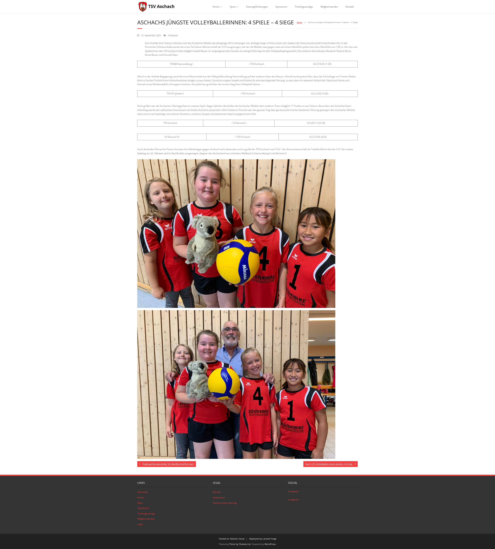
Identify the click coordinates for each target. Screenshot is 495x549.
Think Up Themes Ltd (240, 544)
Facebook (293, 491)
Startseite (142, 492)
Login (140, 524)
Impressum (219, 497)
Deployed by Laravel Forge (262, 538)
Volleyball (173, 35)
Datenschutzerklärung (225, 502)
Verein (216, 6)
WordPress (270, 544)
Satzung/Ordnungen (257, 6)
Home (299, 22)
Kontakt (350, 6)
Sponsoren (281, 6)
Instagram (293, 499)
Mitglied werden (329, 6)
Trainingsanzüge (304, 6)
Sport (233, 6)
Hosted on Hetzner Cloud (231, 538)
